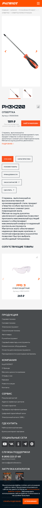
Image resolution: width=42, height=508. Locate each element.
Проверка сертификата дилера (14, 409)
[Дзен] (32, 444)
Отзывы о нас (7, 376)
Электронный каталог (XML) (13, 417)
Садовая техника (8, 319)
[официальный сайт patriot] (10, 3)
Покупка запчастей (9, 398)
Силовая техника (8, 323)
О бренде (6, 368)
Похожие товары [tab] (10, 167)
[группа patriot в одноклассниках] (18, 444)
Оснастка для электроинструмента (16, 350)
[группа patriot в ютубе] (5, 444)
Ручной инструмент (27, 10)
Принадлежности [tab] (11, 174)
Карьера (5, 380)
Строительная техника (11, 331)
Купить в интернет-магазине (13, 431)
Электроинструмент (10, 327)
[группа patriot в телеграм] (25, 444)
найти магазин (30, 123)
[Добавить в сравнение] (38, 106)
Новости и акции (8, 384)
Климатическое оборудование (14, 346)
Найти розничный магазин (12, 428)
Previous (5, 51)
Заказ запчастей (10, 182)
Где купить (8, 190)
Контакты (5, 387)
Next (36, 51)
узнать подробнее (12, 501)
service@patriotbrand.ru (11, 463)
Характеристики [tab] (24, 159)
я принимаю (30, 501)
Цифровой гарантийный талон (14, 413)
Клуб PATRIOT (7, 364)
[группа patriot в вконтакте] (11, 444)
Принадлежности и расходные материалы (19, 354)
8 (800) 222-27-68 (11, 456)
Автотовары (7, 334)
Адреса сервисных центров (13, 402)
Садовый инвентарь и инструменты (16, 342)
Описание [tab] (7, 159)
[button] (38, 3)
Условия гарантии (9, 406)
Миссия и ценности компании (13, 372)
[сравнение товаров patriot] (36, 257)
